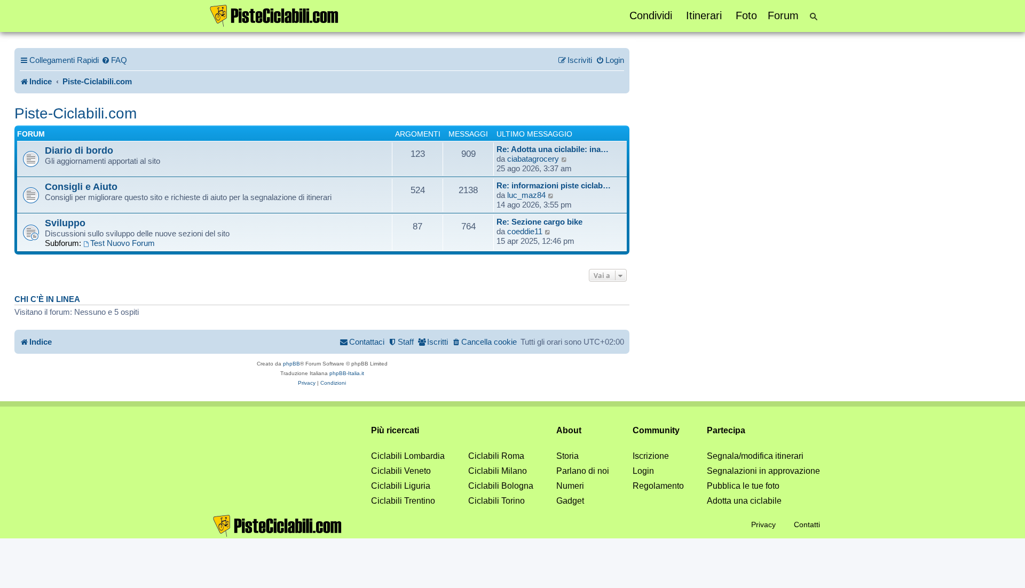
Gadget (570, 500)
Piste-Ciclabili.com (75, 113)
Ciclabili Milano (497, 470)
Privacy (763, 524)
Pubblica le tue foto (743, 485)
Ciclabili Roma (496, 455)
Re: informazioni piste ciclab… (553, 185)
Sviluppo (65, 222)
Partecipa (726, 430)
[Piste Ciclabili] (274, 15)
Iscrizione (651, 455)
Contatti (807, 524)
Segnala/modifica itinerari (755, 455)
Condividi (650, 15)
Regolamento (658, 485)
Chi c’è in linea (47, 299)
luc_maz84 (526, 195)
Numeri (570, 485)
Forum (783, 15)
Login (643, 470)
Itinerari (704, 15)
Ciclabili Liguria (400, 485)
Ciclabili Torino (496, 500)
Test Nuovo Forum (122, 243)
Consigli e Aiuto (81, 186)
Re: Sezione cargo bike (539, 221)
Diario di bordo (79, 150)
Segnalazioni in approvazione (763, 470)
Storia (567, 455)
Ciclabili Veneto (401, 470)
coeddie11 (524, 231)
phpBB (291, 364)
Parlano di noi (582, 470)
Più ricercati (395, 430)
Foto (746, 15)
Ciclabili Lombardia (408, 455)
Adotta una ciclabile (744, 500)
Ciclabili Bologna (500, 485)
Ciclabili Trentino (403, 500)
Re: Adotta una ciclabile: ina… (552, 149)
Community (656, 430)
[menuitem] (114, 60)
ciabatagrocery (533, 158)
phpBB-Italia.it (346, 373)
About (568, 430)
